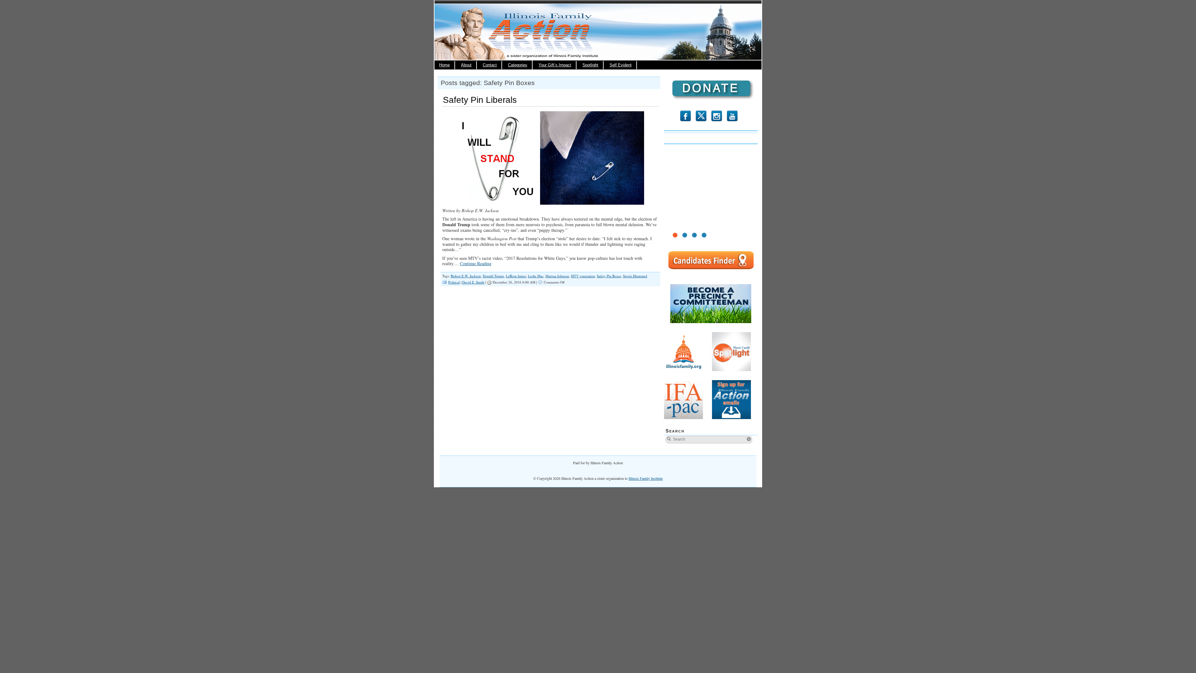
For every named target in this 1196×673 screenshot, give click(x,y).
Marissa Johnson (557, 276)
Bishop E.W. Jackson (466, 276)
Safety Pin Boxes (609, 276)
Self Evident (621, 65)
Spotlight (590, 65)
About (466, 65)
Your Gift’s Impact (555, 65)
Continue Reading (475, 263)
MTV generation (583, 276)
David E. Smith (473, 282)
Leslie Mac (535, 276)
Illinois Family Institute (646, 478)
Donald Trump (493, 276)
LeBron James (516, 276)
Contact (490, 65)
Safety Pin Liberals (480, 100)
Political (454, 282)
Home (444, 65)
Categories (517, 65)
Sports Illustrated (635, 276)
